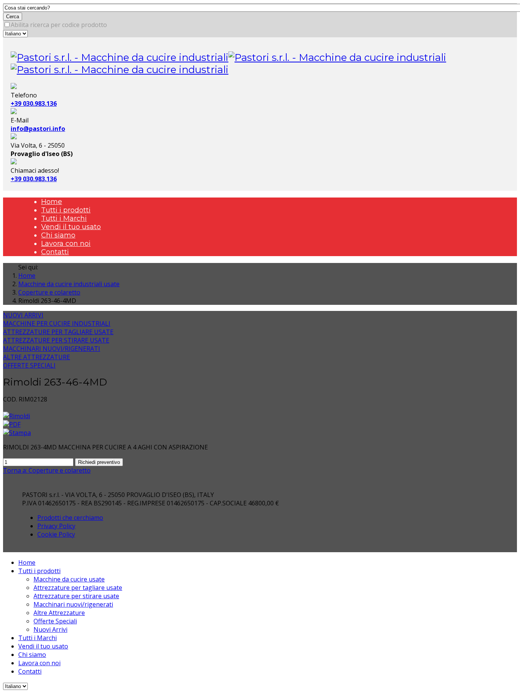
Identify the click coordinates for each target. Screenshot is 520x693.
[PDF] (12, 424)
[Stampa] (17, 433)
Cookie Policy (56, 534)
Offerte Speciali (55, 621)
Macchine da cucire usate (69, 579)
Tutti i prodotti (66, 210)
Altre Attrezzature (59, 613)
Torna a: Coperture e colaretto (47, 470)
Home (51, 202)
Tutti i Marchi (64, 218)
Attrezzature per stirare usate (76, 596)
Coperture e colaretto (49, 292)
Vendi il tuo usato (71, 227)
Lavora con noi (66, 243)
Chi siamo (58, 235)
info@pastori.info (38, 128)
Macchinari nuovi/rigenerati (73, 604)
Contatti (55, 252)
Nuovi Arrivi (50, 629)
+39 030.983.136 (34, 103)
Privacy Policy (56, 526)
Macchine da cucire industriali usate (69, 284)
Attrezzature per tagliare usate (77, 587)
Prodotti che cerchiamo (70, 517)
